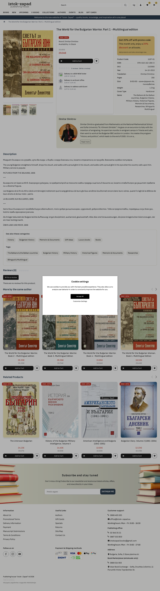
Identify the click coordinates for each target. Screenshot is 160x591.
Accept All (80, 296)
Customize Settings (80, 301)
